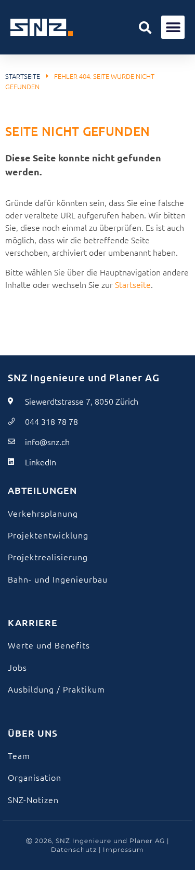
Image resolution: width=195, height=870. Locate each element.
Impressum (123, 849)
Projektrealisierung (48, 556)
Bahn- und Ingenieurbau (58, 579)
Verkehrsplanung (43, 513)
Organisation (34, 777)
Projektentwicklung (48, 535)
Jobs (17, 667)
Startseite (22, 76)
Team (19, 755)
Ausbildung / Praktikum (56, 689)
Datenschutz (74, 849)
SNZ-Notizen (33, 799)
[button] (145, 27)
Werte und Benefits (49, 645)
